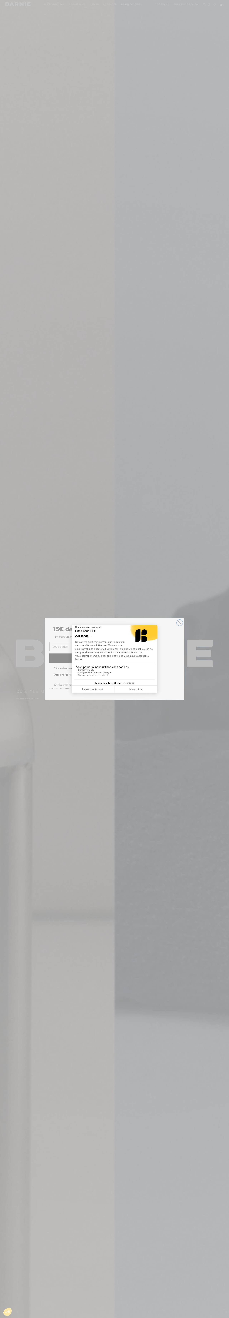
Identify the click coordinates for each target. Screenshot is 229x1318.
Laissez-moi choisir (93, 689)
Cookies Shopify (86, 670)
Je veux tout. (136, 689)
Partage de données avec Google (94, 672)
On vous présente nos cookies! (93, 675)
